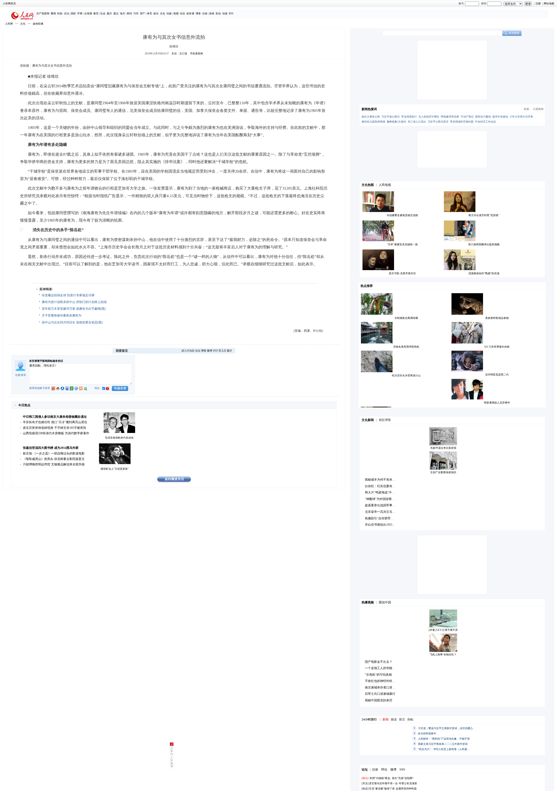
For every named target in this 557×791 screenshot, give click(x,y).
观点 (116, 13)
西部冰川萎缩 (483, 116)
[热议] (365, 788)
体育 (149, 13)
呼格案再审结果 (450, 116)
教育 (96, 13)
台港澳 (88, 13)
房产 (142, 13)
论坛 (197, 350)
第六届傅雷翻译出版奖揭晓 (484, 244)
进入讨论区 (188, 350)
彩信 (218, 13)
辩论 (384, 769)
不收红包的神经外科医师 (381, 681)
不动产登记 (467, 116)
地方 (122, 13)
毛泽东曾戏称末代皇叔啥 (119, 437)
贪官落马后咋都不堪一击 (383, 783)
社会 (103, 13)
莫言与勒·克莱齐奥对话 (402, 273)
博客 (198, 13)
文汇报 (183, 53)
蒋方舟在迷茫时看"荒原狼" (483, 215)
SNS (215, 350)
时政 (59, 13)
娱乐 (156, 13)
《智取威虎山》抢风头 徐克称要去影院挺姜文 (54, 459)
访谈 (204, 13)
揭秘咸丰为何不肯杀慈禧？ (383, 479)
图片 (109, 13)
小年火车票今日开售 (521, 116)
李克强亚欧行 (409, 116)
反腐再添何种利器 (406, 788)
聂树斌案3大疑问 (396, 121)
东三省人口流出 (417, 121)
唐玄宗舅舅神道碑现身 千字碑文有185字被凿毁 (54, 427)
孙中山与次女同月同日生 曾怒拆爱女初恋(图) (72, 322)
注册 (538, 3)
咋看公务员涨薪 (408, 783)
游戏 (211, 13)
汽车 (136, 13)
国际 (73, 13)
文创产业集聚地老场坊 (443, 472)
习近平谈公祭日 (390, 116)
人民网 (9, 23)
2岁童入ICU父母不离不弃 (443, 629)
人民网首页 (9, 3)
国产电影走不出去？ (378, 661)
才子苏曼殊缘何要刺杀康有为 (61, 315)
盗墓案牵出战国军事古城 (381, 505)
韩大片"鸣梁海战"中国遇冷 (383, 492)
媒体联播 (38, 23)
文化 (162, 13)
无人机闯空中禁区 (428, 116)
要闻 (53, 13)
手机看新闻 (196, 53)
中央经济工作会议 (485, 121)
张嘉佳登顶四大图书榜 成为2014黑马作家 (51, 447)
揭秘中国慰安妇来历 (378, 700)
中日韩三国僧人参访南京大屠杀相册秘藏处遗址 (55, 416)
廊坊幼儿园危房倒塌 (373, 121)
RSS (231, 13)
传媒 (169, 13)
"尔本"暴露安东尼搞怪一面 (402, 244)
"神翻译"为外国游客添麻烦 (383, 499)
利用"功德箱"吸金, (380, 778)
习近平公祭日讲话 (438, 121)
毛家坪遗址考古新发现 (443, 447)
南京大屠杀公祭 (371, 116)
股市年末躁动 (500, 116)
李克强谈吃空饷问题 (461, 121)
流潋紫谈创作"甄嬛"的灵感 (483, 273)
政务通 (190, 13)
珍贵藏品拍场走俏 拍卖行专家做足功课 (68, 295)
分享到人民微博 (171, 757)
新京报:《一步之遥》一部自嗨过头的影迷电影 (54, 453)
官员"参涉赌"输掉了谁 (382, 788)
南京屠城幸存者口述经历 (381, 687)
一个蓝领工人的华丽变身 (381, 668)
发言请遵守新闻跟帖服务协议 (46, 360)
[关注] (365, 783)
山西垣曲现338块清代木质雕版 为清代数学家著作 (56, 433)
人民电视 (385, 185)
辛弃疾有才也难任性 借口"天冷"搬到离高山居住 (55, 422)
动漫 (224, 13)
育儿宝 (222, 350)
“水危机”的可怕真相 (378, 674)
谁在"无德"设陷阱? (402, 778)
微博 (209, 350)
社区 (182, 13)
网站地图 (549, 3)
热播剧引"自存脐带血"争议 (383, 518)
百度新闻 (538, 109)
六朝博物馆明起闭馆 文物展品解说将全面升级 (54, 464)
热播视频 (368, 602)
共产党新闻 (42, 13)
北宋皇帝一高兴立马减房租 (383, 511)
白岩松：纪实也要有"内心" (383, 486)
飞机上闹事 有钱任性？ (443, 654)
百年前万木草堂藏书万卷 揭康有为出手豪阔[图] (74, 308)
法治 (66, 13)
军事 (79, 13)
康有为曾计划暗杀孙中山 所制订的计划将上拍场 (74, 302)
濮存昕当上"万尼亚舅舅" (115, 468)
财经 (129, 13)
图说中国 (385, 602)
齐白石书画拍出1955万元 (381, 524)
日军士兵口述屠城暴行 (380, 693)
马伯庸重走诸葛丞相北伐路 (402, 215)
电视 (176, 13)
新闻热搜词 (369, 109)
